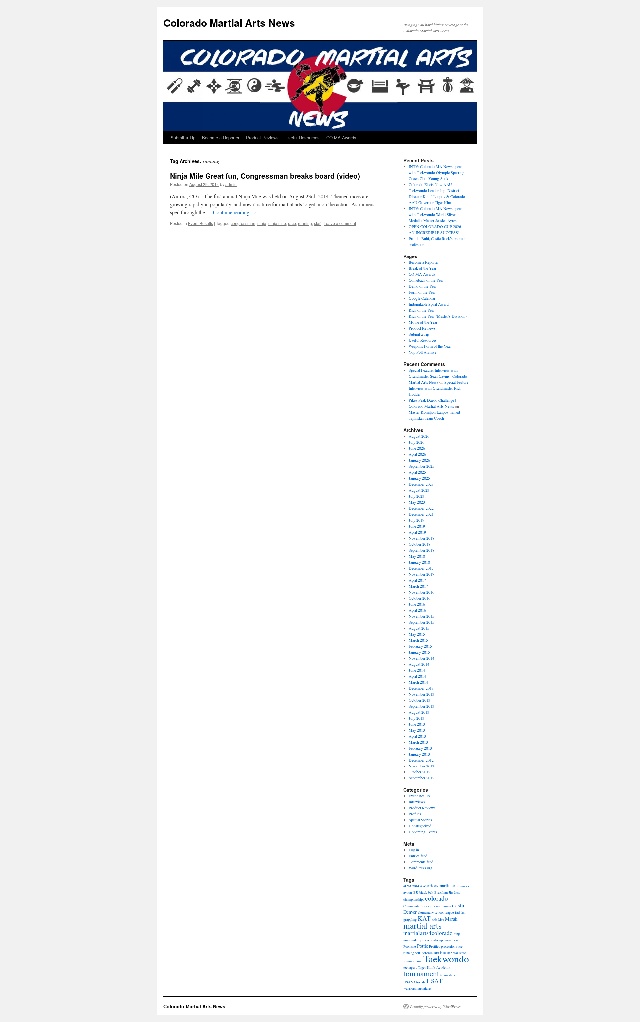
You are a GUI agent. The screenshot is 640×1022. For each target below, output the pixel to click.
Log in (414, 849)
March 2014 (418, 682)
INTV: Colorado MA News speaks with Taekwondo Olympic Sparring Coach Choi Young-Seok (436, 172)
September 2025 (421, 466)
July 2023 (416, 496)
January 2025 (419, 478)
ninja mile (277, 223)
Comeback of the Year (426, 280)
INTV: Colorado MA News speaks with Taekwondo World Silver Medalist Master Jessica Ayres (436, 214)
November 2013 (421, 694)
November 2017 (421, 574)
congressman (243, 223)
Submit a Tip (183, 137)
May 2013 (417, 730)
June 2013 (417, 724)
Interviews (417, 801)
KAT (424, 918)
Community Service (417, 906)
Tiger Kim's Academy (434, 967)
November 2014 (421, 658)
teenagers (410, 967)
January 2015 (419, 652)
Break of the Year (422, 268)
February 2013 (420, 748)
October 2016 (419, 598)
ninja (261, 223)
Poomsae (409, 946)
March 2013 (418, 742)
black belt (426, 892)
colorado (436, 898)
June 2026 (417, 448)
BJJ (415, 892)
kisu (441, 919)
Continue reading (234, 212)
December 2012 (421, 760)
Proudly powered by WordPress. (436, 1006)
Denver (410, 912)
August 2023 (419, 490)
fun (463, 912)
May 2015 (417, 634)
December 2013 (421, 688)
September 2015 (421, 622)
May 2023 (417, 502)
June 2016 (417, 604)
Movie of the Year (423, 322)
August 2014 (419, 664)
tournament (421, 973)
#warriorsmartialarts (439, 885)
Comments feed (421, 861)
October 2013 (419, 700)
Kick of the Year (422, 310)
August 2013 (419, 712)
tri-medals (447, 975)
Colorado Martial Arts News (229, 22)
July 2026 (416, 442)
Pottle (422, 946)
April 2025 (417, 472)
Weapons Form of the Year (430, 346)
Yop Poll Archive (422, 352)
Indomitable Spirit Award (429, 304)
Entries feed (418, 855)
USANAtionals (414, 982)
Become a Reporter (220, 137)
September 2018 (421, 550)
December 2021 (421, 514)
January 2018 (419, 562)
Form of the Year (422, 292)
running (305, 223)
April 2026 (417, 454)
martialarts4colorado (428, 933)
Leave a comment (340, 223)
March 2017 (418, 586)
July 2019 (416, 520)
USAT (434, 981)
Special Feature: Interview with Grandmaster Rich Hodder (439, 388)
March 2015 (418, 640)
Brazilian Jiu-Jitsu (447, 892)
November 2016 (421, 592)
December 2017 (421, 568)
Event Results (200, 223)
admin (231, 184)
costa (458, 905)
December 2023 (421, 484)
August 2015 (419, 628)
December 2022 (421, 508)
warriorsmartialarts (417, 988)
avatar (407, 892)
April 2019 (417, 532)
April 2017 (417, 580)
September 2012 (421, 777)
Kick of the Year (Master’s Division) (438, 316)
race (292, 223)
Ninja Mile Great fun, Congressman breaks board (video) (265, 176)
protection (448, 946)
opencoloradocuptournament (439, 940)
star (317, 223)
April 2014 (417, 676)
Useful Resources (302, 137)
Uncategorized (420, 825)
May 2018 (417, 556)
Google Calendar (422, 298)
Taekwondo (446, 958)
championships (413, 899)
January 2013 (419, 754)
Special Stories (420, 819)
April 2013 (417, 736)
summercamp (412, 961)
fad (457, 912)
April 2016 (417, 610)
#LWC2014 (411, 886)
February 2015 (420, 646)
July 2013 (416, 718)
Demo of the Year (423, 286)
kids (434, 919)
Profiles (415, 813)
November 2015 (421, 616)
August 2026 (419, 436)
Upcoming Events (423, 831)
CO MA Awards (341, 137)
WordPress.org (420, 867)
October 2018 (419, 544)
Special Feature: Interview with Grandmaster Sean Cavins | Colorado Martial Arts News (438, 376)
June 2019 (417, 526)
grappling (410, 919)
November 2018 (421, 538)
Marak (451, 919)
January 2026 (419, 460)
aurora (464, 886)
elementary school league (436, 912)
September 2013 (421, 706)
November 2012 (421, 765)
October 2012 (419, 771)
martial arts (422, 925)
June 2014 (417, 670)
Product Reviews (262, 137)
